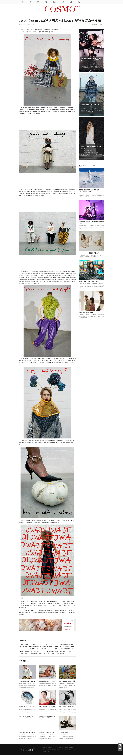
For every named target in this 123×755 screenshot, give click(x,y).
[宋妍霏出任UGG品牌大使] (91, 219)
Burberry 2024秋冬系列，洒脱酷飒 (56, 653)
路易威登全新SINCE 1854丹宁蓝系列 (89, 281)
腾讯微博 (95, 2)
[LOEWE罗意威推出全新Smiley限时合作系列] (67, 678)
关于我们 (45, 747)
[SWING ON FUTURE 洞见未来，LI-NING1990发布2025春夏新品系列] (27, 717)
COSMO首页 (27, 2)
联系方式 (66, 747)
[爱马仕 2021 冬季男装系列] (91, 310)
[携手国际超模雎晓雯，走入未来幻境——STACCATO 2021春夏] (91, 187)
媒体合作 (56, 747)
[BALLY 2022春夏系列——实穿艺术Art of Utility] (67, 730)
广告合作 (61, 747)
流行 (38, 2)
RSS (99, 2)
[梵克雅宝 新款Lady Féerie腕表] (27, 704)
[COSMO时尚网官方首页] (61, 12)
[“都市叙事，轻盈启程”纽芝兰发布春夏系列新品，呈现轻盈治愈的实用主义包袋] (47, 717)
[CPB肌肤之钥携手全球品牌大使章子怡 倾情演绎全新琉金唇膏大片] (47, 704)
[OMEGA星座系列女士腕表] (47, 630)
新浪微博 (92, 2)
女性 (23, 605)
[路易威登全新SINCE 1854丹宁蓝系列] (91, 279)
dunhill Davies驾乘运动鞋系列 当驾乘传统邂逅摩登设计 (34, 649)
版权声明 (50, 747)
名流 (62, 2)
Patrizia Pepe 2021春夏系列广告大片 (89, 253)
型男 (54, 2)
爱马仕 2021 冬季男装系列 (86, 312)
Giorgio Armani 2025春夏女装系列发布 (30, 651)
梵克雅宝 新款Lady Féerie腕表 (27, 707)
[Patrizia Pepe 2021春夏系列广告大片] (91, 251)
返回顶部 (120, 745)
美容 (46, 2)
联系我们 (102, 2)
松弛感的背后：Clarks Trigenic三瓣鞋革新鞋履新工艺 (60, 651)
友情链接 (71, 747)
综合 (79, 2)
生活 (71, 2)
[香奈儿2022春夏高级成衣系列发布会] (67, 704)
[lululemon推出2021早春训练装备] (47, 678)
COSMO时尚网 (94, 24)
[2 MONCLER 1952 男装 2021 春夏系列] (27, 678)
